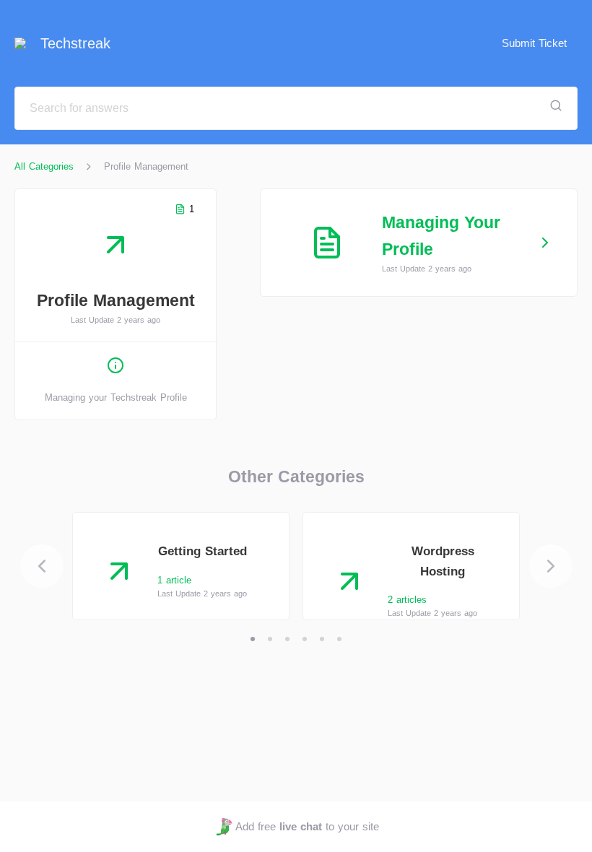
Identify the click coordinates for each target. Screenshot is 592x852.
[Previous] (42, 566)
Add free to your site (306, 826)
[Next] (551, 566)
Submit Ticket (534, 43)
